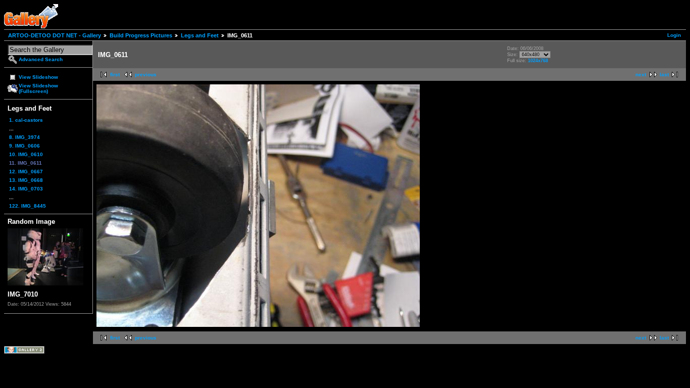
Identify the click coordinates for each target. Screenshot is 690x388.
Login (674, 35)
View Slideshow (38, 77)
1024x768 (538, 60)
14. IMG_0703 (26, 188)
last (664, 74)
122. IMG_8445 (27, 206)
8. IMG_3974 (24, 137)
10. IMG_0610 (26, 154)
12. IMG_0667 (26, 171)
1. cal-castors (26, 120)
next (640, 74)
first (115, 74)
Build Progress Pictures (141, 35)
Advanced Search (41, 59)
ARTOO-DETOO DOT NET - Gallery (54, 35)
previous (146, 74)
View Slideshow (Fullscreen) (38, 88)
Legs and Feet (200, 35)
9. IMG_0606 (24, 146)
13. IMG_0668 (26, 180)
